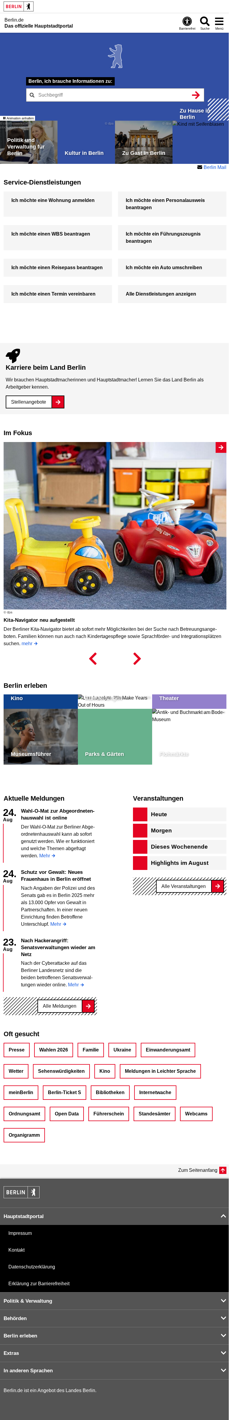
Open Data (67, 1113)
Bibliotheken (110, 1092)
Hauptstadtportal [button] (24, 1216)
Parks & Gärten (104, 754)
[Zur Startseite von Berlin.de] (22, 1196)
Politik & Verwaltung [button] (28, 1301)
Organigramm (24, 1135)
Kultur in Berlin (84, 153)
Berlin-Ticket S (64, 1092)
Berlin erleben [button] (20, 1336)
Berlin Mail (215, 167)
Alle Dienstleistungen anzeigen (161, 293)
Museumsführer (31, 754)
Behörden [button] (15, 1318)
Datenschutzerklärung (31, 1266)
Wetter (16, 1071)
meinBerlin (21, 1092)
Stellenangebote (28, 402)
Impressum (20, 1233)
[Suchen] (196, 95)
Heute (159, 814)
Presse (17, 1049)
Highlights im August (179, 863)
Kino (17, 698)
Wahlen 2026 (53, 1049)
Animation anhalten (20, 118)
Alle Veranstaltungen (183, 886)
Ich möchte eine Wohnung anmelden (53, 200)
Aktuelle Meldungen (34, 798)
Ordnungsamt (24, 1113)
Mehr (44, 856)
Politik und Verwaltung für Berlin (26, 146)
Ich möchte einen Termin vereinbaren (53, 293)
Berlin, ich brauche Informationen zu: (70, 81)
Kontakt (16, 1250)
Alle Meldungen (59, 1006)
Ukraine (122, 1049)
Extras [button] (11, 1353)
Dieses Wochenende (179, 847)
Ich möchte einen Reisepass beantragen (57, 267)
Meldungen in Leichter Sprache (160, 1071)
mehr (27, 643)
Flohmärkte (173, 754)
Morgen (161, 830)
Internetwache (155, 1092)
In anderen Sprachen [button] (28, 1370)
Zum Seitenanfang (197, 1170)
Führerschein (108, 1113)
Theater (169, 698)
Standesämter (154, 1113)
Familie (91, 1049)
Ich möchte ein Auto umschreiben (164, 267)
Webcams (196, 1113)
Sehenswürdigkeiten (61, 1071)
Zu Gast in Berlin (143, 153)
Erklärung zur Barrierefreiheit (38, 1283)
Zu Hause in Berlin (195, 114)
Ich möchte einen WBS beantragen (50, 233)
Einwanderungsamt (168, 1049)
